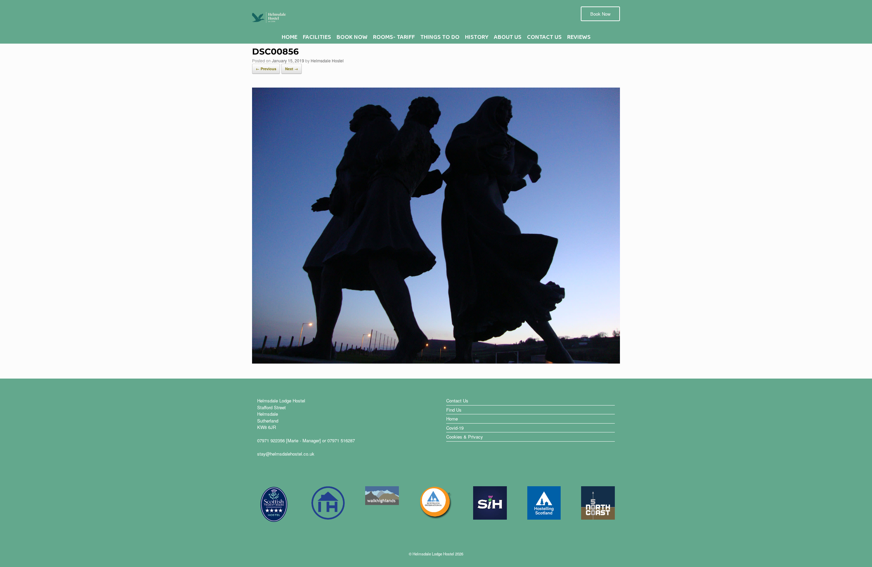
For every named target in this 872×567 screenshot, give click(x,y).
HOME (289, 39)
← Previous (266, 68)
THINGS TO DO (440, 39)
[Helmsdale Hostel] (269, 17)
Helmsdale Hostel (327, 60)
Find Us (454, 410)
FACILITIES (317, 39)
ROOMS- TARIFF (394, 39)
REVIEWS (579, 39)
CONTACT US (544, 39)
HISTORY (476, 39)
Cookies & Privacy (464, 436)
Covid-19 (455, 428)
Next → (291, 68)
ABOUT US (507, 39)
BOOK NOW (352, 39)
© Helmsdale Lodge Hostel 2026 (436, 553)
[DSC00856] (436, 361)
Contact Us (457, 400)
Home (452, 418)
